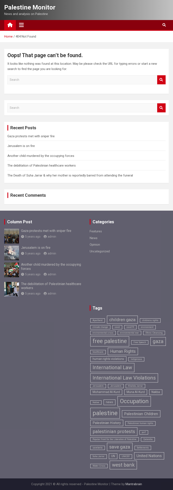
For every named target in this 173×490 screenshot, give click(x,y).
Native (96, 402)
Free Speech (140, 342)
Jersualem (98, 386)
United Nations (149, 456)
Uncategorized (100, 251)
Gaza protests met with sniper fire (31, 136)
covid (117, 327)
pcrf (144, 432)
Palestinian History (107, 423)
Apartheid (98, 320)
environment (147, 327)
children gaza (122, 319)
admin (52, 236)
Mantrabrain (134, 484)
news (109, 402)
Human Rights (123, 351)
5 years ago (33, 236)
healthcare (98, 352)
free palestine (110, 341)
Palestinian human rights (140, 423)
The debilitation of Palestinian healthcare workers (41, 165)
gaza (158, 341)
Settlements (143, 447)
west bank (123, 465)
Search (161, 79)
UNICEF (126, 456)
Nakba (155, 392)
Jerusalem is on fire (21, 146)
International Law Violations (124, 378)
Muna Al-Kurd (136, 392)
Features (96, 231)
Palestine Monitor (29, 7)
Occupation (134, 401)
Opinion (95, 244)
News (93, 238)
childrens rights (150, 320)
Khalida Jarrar (135, 386)
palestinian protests (114, 431)
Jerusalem (115, 386)
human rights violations (108, 359)
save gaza (119, 447)
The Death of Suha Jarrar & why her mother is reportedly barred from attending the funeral (70, 175)
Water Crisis (99, 465)
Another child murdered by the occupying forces (40, 156)
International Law (112, 367)
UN (113, 456)
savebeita (98, 447)
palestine (105, 413)
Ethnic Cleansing (154, 332)
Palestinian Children (141, 414)
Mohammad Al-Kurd (106, 392)
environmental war (129, 332)
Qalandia (148, 439)
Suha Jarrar (98, 456)
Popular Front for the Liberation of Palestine (115, 439)
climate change (100, 327)
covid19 (130, 327)
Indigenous (136, 359)
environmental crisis (103, 332)
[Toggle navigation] (21, 25)
